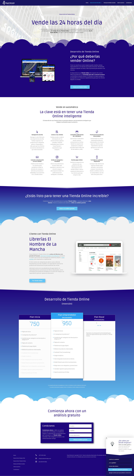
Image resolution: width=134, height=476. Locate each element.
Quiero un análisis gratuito (67, 208)
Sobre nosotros (120, 2)
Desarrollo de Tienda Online (19, 461)
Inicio (87, 2)
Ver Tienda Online (37, 280)
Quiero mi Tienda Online (80, 87)
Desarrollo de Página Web (19, 458)
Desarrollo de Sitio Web (95, 2)
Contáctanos (129, 2)
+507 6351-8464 (42, 455)
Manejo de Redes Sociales (110, 2)
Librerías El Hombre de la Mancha (49, 256)
